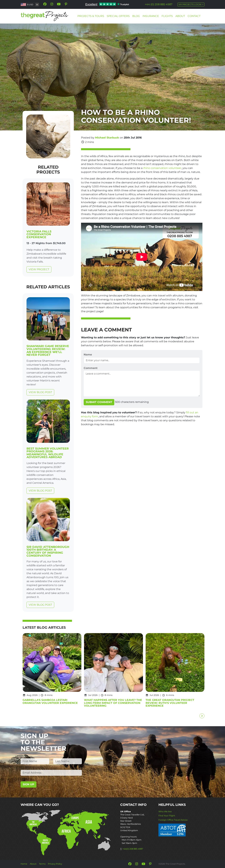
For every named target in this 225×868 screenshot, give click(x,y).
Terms (42, 864)
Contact (194, 16)
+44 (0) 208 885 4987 (158, 4)
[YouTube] (59, 4)
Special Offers (118, 16)
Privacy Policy (55, 864)
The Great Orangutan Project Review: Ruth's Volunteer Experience (170, 703)
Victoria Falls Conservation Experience (39, 234)
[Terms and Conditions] (172, 830)
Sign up (28, 784)
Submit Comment (99, 402)
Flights (167, 16)
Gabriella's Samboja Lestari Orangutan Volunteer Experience (50, 701)
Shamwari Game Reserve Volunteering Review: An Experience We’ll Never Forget (48, 350)
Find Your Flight (166, 815)
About (180, 16)
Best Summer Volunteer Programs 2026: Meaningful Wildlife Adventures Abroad (48, 453)
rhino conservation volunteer (162, 168)
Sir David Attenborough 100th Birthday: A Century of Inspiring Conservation (48, 551)
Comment (91, 368)
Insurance (150, 16)
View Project (39, 269)
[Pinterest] (66, 4)
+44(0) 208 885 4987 (132, 849)
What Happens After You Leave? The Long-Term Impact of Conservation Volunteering (113, 703)
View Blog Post (40, 392)
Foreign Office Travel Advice (173, 820)
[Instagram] (52, 4)
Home (24, 864)
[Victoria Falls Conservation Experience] (48, 204)
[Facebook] (45, 4)
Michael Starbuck (107, 137)
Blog (136, 16)
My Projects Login (190, 4)
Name (88, 354)
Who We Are (165, 811)
